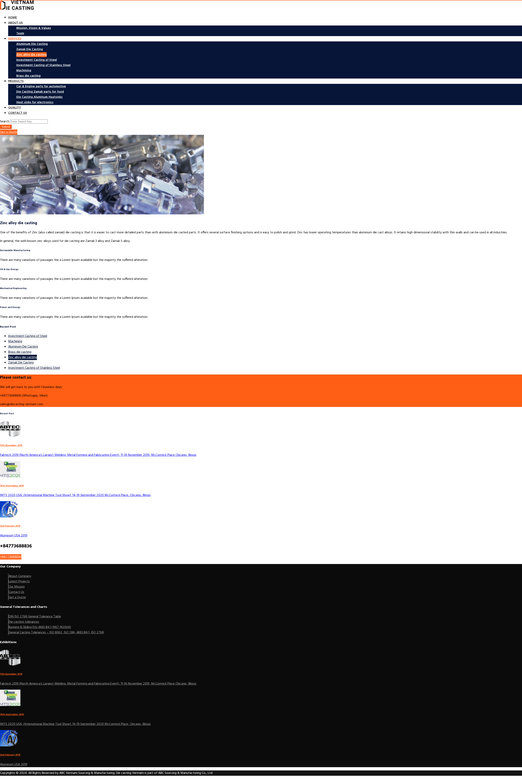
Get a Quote (8, 132)
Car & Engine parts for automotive (41, 86)
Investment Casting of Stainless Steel (43, 65)
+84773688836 (10, 557)
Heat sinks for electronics (34, 102)
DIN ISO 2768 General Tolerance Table (35, 616)
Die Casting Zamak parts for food (40, 91)
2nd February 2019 (10, 526)
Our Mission (17, 587)
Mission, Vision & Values (33, 28)
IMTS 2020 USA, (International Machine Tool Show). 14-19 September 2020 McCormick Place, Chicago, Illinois (75, 495)
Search (4, 121)
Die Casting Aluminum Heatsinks (39, 97)
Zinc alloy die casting (31, 54)
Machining (23, 70)
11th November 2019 (11, 445)
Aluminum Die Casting (32, 44)
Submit (6, 126)
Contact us (17, 113)
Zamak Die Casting (29, 49)
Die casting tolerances (24, 622)
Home (12, 17)
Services (14, 38)
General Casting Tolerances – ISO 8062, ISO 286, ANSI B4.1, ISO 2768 (56, 632)
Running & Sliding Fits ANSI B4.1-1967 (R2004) (40, 627)
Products (16, 81)
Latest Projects (19, 581)
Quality (14, 107)
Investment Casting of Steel (36, 60)
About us (15, 22)
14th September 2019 (12, 486)
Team (20, 33)
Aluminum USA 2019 (13, 535)
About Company (20, 576)
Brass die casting (28, 75)
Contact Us (16, 592)
